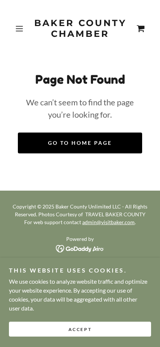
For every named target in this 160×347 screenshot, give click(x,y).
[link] (80, 28)
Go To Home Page (80, 143)
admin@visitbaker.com (108, 222)
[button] (22, 28)
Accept (80, 329)
